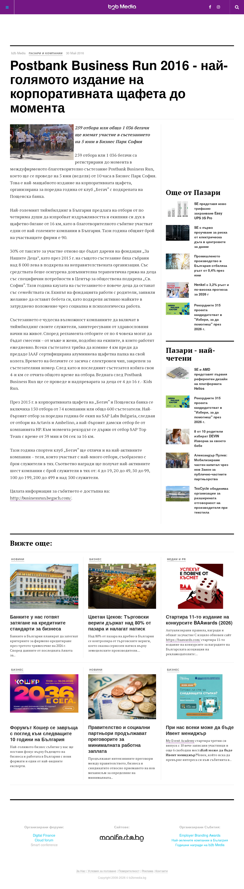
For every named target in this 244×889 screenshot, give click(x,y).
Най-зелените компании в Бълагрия (200, 840)
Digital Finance (44, 835)
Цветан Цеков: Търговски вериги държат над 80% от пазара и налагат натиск (119, 622)
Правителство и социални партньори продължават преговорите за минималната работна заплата (119, 739)
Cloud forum (44, 840)
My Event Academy (180, 740)
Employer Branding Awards (199, 835)
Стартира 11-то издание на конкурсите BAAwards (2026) (199, 619)
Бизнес (95, 559)
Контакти (161, 871)
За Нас (81, 871)
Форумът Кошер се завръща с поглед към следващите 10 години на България (44, 733)
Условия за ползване (102, 871)
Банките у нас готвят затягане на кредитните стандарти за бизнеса (38, 622)
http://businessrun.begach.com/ (40, 498)
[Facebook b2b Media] (210, 7)
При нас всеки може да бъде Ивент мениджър (200, 730)
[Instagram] (218, 7)
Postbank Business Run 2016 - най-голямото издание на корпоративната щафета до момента (119, 85)
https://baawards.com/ (183, 639)
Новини (17, 559)
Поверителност (129, 871)
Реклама (147, 871)
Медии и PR (176, 559)
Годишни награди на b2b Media (199, 844)
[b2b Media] (122, 6)
